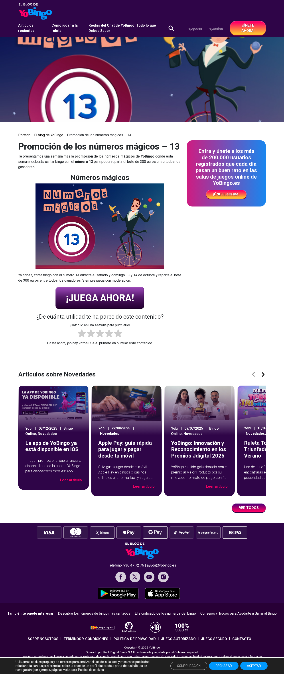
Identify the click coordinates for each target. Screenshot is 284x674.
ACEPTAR (254, 666)
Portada (24, 135)
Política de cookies (91, 670)
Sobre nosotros (43, 639)
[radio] (82, 334)
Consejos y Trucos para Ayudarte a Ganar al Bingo (238, 613)
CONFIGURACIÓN (189, 666)
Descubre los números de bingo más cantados (94, 613)
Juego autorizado (178, 639)
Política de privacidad (135, 639)
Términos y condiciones (86, 639)
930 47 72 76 (133, 565)
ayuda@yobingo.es (161, 565)
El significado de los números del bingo (165, 613)
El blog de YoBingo (48, 135)
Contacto (241, 639)
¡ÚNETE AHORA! (247, 28)
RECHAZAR (224, 666)
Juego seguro (214, 639)
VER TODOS (249, 508)
